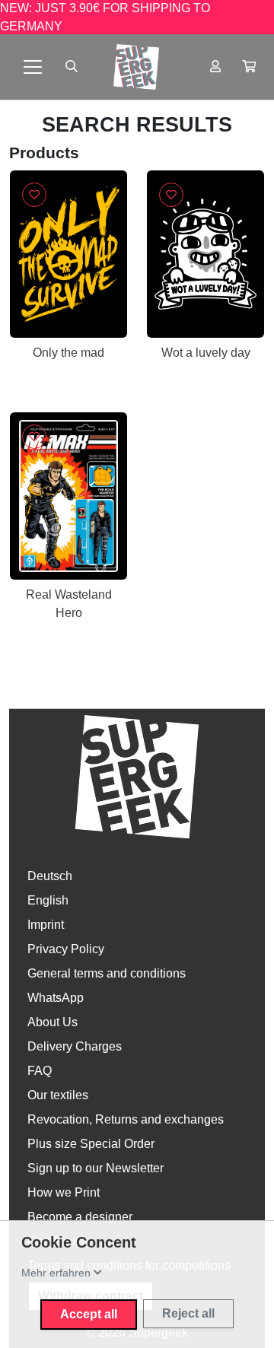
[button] (249, 67)
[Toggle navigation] (32, 66)
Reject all (188, 1313)
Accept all (88, 1314)
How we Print (63, 1192)
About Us (52, 1022)
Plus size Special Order (91, 1143)
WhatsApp (55, 997)
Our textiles (57, 1095)
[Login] (215, 67)
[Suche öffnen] (71, 66)
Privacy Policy (65, 949)
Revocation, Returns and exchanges (125, 1119)
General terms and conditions (106, 973)
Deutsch (49, 876)
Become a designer (79, 1216)
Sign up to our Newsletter (95, 1168)
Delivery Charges (74, 1046)
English (47, 900)
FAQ (39, 1070)
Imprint (45, 924)
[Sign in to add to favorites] (34, 195)
